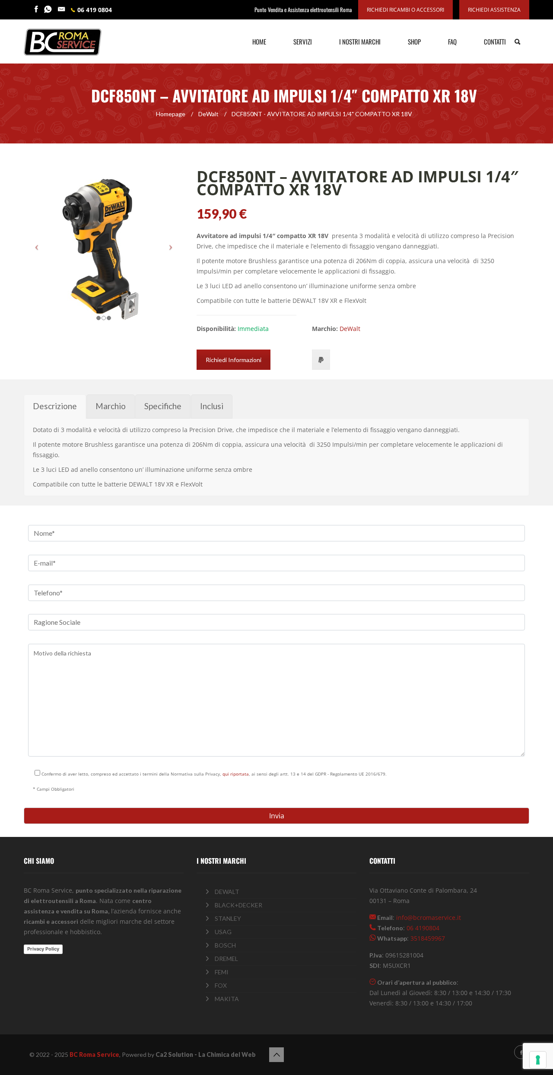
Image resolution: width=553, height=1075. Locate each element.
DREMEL (226, 958)
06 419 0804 (94, 10)
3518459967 (427, 938)
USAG (223, 931)
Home (259, 41)
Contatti (495, 41)
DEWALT (227, 891)
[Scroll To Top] (276, 1054)
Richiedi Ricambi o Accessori (405, 9)
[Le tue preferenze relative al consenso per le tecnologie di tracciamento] (538, 1060)
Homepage (170, 114)
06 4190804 (423, 928)
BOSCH (225, 945)
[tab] (55, 406)
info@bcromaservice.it (428, 917)
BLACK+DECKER (238, 905)
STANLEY (228, 918)
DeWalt (208, 114)
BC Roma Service (94, 1054)
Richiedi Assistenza (494, 9)
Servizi (302, 41)
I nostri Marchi (360, 41)
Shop (414, 41)
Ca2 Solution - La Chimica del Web (206, 1054)
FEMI (222, 972)
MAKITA (227, 998)
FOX (221, 985)
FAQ (452, 41)
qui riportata (235, 774)
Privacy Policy (43, 949)
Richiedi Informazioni (233, 359)
